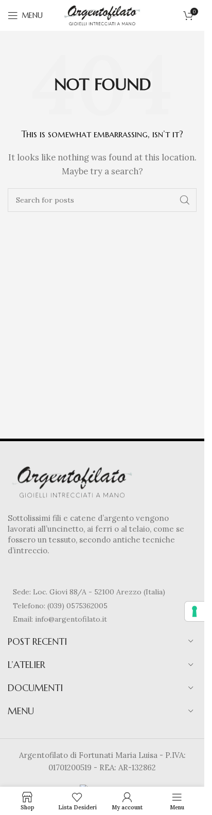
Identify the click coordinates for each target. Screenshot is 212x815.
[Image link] (72, 481)
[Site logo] (102, 15)
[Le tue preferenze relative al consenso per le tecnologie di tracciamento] (194, 611)
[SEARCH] (185, 200)
